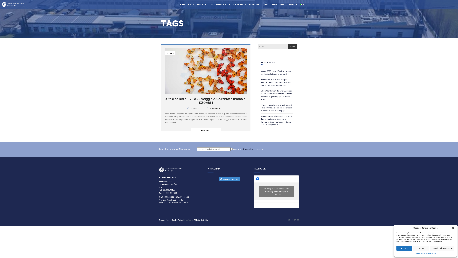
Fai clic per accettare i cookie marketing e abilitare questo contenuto (276, 191)
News (266, 4)
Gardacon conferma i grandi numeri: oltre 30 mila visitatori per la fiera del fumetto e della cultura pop (276, 108)
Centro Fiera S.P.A (196, 4)
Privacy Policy (431, 254)
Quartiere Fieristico (219, 4)
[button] (453, 228)
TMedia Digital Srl (201, 220)
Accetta (404, 248)
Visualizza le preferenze (442, 248)
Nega (421, 248)
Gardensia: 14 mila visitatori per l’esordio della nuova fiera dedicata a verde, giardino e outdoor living (276, 82)
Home (182, 4)
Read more (206, 130)
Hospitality (277, 4)
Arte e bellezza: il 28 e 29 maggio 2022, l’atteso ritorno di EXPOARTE (205, 101)
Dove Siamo (254, 4)
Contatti (292, 4)
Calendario (239, 4)
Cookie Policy (420, 254)
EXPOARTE (170, 53)
